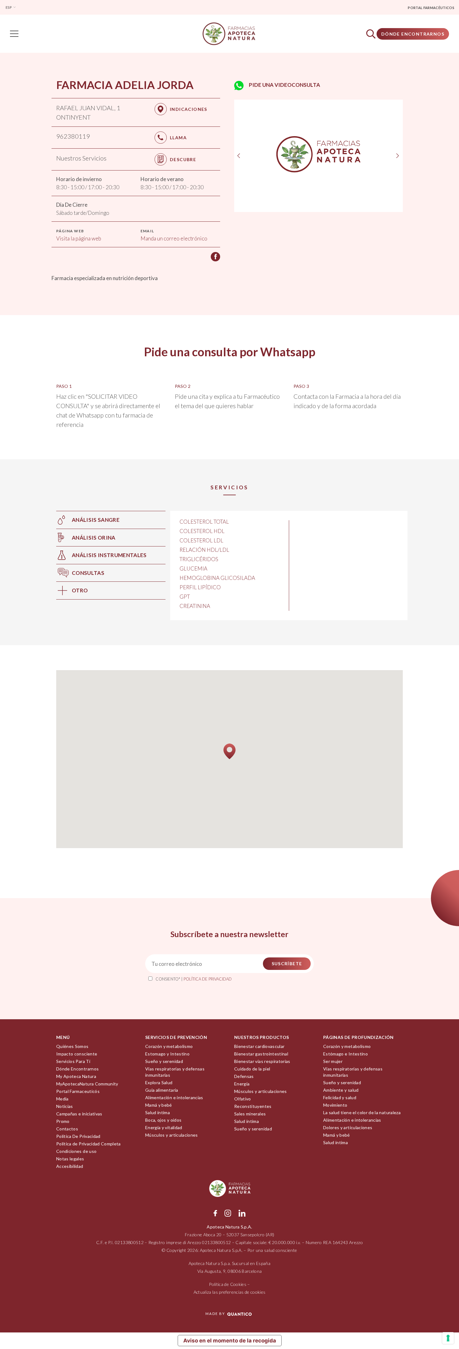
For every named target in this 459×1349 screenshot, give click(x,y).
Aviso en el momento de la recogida (229, 1340)
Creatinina (195, 606)
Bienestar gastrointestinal (261, 1053)
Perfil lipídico (200, 587)
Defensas (244, 1076)
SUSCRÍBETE (287, 963)
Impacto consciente (76, 1053)
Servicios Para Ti (73, 1061)
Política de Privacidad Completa (88, 1143)
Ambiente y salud (341, 1090)
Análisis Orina (94, 537)
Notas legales (70, 1158)
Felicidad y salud (339, 1097)
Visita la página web (78, 238)
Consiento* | (193, 978)
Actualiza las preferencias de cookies (230, 1292)
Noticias (64, 1106)
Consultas (88, 573)
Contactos (67, 1128)
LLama (178, 137)
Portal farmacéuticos (431, 8)
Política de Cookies (227, 1284)
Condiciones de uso (76, 1151)
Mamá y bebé (158, 1105)
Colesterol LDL (201, 540)
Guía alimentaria (161, 1090)
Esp (9, 7)
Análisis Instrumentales (109, 555)
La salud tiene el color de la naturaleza (362, 1112)
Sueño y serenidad (164, 1061)
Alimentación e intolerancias (174, 1097)
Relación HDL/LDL (204, 549)
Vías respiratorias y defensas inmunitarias (175, 1072)
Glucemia (193, 568)
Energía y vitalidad (163, 1127)
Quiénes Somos (72, 1046)
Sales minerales (250, 1113)
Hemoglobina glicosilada (217, 578)
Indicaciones (188, 109)
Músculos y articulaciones (171, 1135)
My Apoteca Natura (76, 1076)
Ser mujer (333, 1061)
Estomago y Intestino (167, 1053)
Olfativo (242, 1098)
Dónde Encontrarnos (412, 34)
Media (62, 1098)
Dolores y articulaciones (347, 1127)
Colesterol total (204, 521)
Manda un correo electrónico (174, 238)
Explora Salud (159, 1082)
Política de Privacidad (208, 978)
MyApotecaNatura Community (87, 1083)
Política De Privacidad (78, 1136)
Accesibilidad (69, 1166)
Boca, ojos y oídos (163, 1120)
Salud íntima (157, 1112)
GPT (185, 596)
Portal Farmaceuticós (78, 1091)
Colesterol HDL (202, 531)
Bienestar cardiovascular (259, 1046)
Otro (80, 590)
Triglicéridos (199, 559)
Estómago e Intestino (345, 1053)
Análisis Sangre (96, 519)
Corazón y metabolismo (169, 1046)
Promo (63, 1121)
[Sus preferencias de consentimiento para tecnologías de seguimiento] (448, 1338)
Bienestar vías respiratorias (262, 1061)
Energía (241, 1083)
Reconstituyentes (253, 1106)
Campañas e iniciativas (79, 1113)
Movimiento (335, 1105)
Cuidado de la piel (252, 1068)
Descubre (183, 159)
